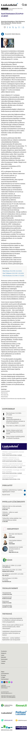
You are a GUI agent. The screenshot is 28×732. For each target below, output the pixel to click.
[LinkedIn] (16, 27)
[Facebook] (7, 27)
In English (3, 677)
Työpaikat (3, 661)
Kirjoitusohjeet (4, 659)
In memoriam (5, 8)
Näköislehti (3, 657)
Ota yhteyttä (4, 651)
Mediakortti (3, 653)
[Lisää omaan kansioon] (5, 27)
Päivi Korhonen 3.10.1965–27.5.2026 (13, 275)
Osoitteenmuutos (5, 673)
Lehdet (2, 655)
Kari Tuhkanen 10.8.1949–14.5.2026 (13, 273)
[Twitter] (13, 27)
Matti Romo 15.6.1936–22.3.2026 (12, 271)
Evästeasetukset (5, 679)
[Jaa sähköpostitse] (19, 27)
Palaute (2, 671)
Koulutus (3, 663)
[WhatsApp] (10, 27)
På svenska (3, 675)
